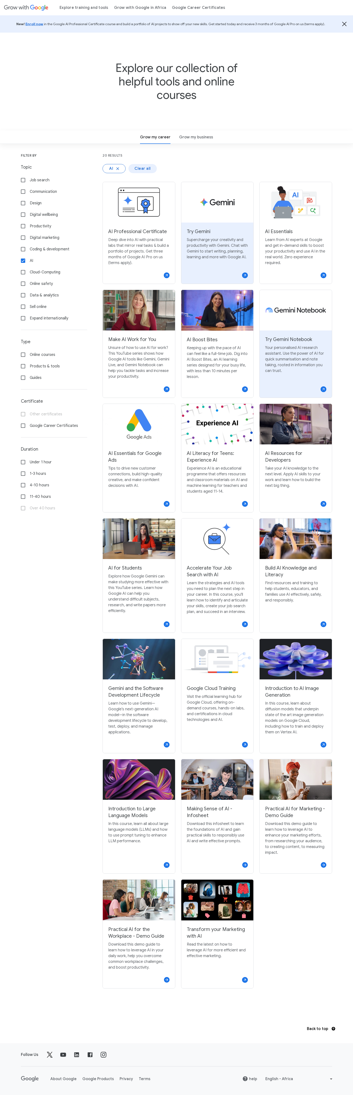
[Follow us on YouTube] (63, 1054)
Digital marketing (44, 237)
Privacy (126, 1079)
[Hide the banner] (344, 24)
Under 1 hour (41, 462)
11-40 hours (40, 496)
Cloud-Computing (45, 272)
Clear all (142, 168)
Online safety (41, 283)
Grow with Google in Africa (140, 7)
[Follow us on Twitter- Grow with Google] (49, 1054)
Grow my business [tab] (196, 137)
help (253, 1079)
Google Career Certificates (198, 7)
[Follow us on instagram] (103, 1054)
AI (31, 260)
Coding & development (49, 249)
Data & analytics (44, 295)
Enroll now (34, 24)
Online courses (42, 354)
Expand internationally (49, 318)
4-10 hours (39, 485)
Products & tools (45, 366)
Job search (39, 180)
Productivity (40, 226)
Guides (36, 377)
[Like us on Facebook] (90, 1054)
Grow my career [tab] (155, 137)
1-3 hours (38, 473)
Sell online (38, 306)
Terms (144, 1079)
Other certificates (46, 414)
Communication (43, 191)
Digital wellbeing (44, 214)
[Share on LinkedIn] (76, 1054)
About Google (63, 1079)
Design (36, 203)
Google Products (98, 1079)
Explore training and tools (84, 7)
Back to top (318, 1028)
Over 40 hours (42, 508)
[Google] (26, 7)
